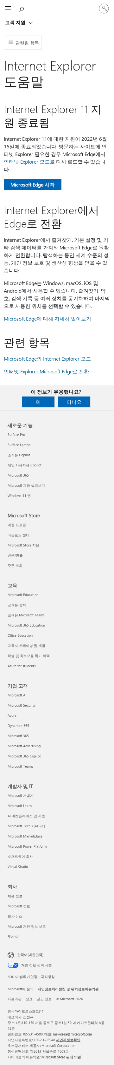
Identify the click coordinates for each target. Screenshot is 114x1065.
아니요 (74, 401)
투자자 (13, 936)
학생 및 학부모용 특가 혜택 (29, 655)
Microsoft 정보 (19, 906)
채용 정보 (15, 895)
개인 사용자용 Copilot (24, 465)
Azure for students (22, 665)
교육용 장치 (17, 604)
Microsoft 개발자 (21, 795)
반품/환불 (15, 555)
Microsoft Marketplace (25, 836)
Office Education (20, 635)
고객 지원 (16, 22)
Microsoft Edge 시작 (32, 184)
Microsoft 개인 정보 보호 (27, 926)
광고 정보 (44, 998)
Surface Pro (16, 434)
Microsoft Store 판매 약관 (61, 1057)
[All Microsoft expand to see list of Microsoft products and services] (8, 8)
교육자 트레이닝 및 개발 (26, 645)
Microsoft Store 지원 (23, 545)
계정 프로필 (17, 524)
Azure (12, 715)
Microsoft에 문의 (21, 989)
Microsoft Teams (20, 766)
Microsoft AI (17, 695)
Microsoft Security (21, 705)
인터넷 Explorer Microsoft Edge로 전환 (46, 371)
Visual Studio (18, 866)
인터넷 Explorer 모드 (27, 161)
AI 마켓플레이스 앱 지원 (26, 815)
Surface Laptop (19, 444)
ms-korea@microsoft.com (72, 1034)
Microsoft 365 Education (26, 625)
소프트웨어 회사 (20, 856)
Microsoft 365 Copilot (24, 756)
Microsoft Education (23, 594)
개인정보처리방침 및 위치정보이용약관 (68, 989)
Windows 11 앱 (19, 495)
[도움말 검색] (22, 8)
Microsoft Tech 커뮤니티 (26, 826)
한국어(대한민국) (30, 954)
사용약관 (15, 998)
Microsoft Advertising (24, 745)
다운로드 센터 (18, 534)
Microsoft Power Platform (27, 846)
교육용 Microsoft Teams (26, 615)
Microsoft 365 (18, 475)
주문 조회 (15, 565)
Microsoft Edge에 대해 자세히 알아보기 (47, 318)
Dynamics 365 (18, 725)
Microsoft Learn (20, 805)
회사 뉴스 (15, 916)
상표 (29, 998)
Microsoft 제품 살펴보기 (26, 485)
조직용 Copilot (19, 454)
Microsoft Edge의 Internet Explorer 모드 (47, 358)
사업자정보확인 (68, 1039)
